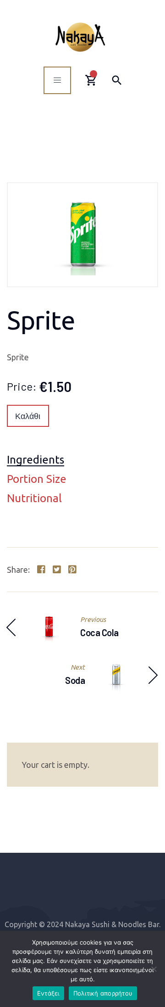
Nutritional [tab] (34, 498)
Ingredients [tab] (35, 460)
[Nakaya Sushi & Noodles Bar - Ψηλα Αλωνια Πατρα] (80, 37)
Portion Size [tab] (36, 479)
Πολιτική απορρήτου (103, 993)
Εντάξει (48, 993)
